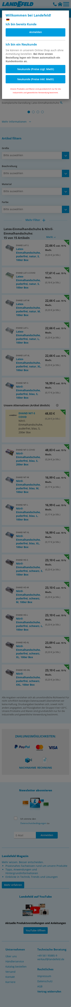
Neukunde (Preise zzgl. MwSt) (35, 69)
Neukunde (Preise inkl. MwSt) (35, 79)
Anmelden (35, 32)
